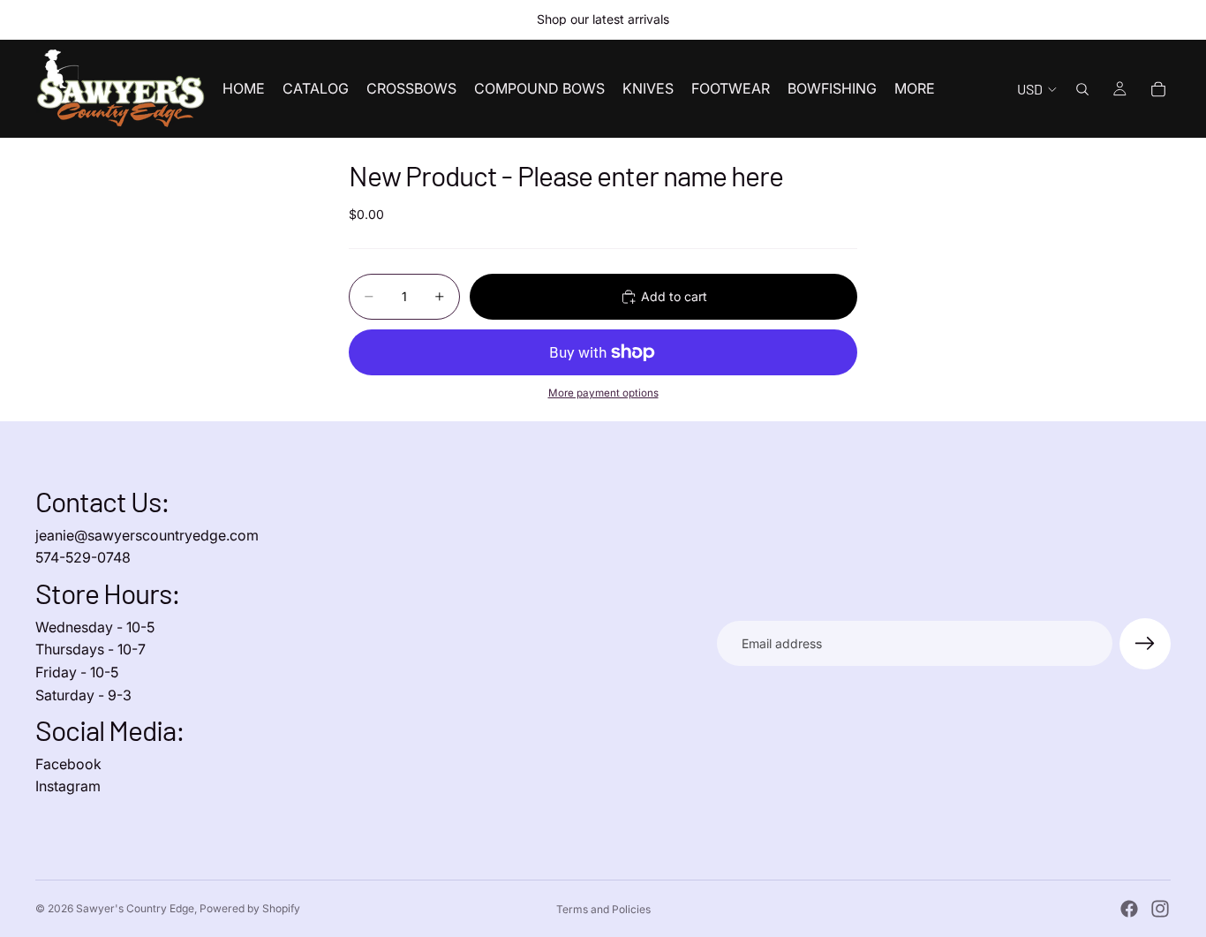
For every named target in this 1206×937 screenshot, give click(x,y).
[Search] (1082, 89)
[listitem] (915, 88)
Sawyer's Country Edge (135, 908)
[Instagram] (1160, 908)
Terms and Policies (603, 909)
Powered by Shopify (250, 908)
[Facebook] (1129, 908)
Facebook (68, 764)
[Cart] (1158, 89)
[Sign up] (1145, 643)
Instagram (68, 786)
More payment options (603, 393)
